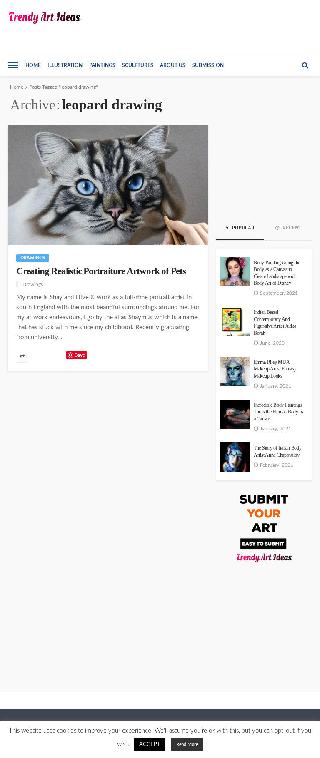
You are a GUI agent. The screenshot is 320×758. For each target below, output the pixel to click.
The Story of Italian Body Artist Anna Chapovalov (278, 451)
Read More (187, 744)
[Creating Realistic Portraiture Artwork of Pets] (108, 185)
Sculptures (137, 65)
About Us (172, 65)
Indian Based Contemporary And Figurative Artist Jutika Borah (275, 323)
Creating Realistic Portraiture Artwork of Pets (101, 271)
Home (33, 65)
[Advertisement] (264, 167)
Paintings (102, 65)
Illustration (65, 65)
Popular (243, 227)
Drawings (32, 258)
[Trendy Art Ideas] (44, 17)
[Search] (305, 65)
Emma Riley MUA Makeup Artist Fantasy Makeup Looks (275, 369)
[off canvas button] (13, 65)
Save (80, 355)
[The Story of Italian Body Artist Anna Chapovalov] (235, 457)
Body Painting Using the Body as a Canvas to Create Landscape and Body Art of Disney (277, 273)
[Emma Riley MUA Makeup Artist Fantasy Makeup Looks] (235, 371)
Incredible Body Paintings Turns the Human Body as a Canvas (278, 412)
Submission (208, 65)
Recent (291, 227)
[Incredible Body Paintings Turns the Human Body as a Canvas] (235, 414)
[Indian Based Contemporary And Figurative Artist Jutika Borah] (235, 321)
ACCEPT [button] (149, 744)
